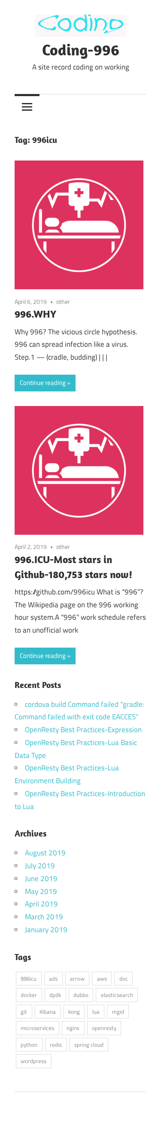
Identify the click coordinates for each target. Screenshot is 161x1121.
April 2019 (41, 903)
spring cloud (88, 1044)
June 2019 (41, 878)
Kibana (47, 1011)
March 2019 (44, 916)
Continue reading (43, 383)
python (29, 1044)
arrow (77, 978)
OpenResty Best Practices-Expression (83, 729)
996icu (28, 978)
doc (123, 978)
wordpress (33, 1061)
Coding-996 (80, 49)
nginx (73, 1028)
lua (96, 1011)
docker (29, 995)
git (24, 1011)
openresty (104, 1028)
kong (74, 1011)
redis (56, 1044)
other (63, 301)
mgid (118, 1011)
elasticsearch (117, 995)
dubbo (80, 995)
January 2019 (46, 929)
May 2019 (41, 891)
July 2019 (40, 865)
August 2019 (45, 852)
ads (53, 978)
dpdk (55, 995)
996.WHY (35, 313)
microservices (37, 1028)
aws (102, 978)
